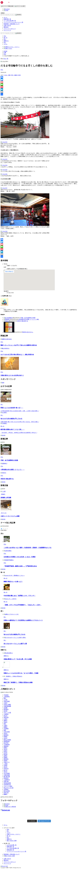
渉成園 (5, 707)
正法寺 (5, 752)
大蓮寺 (5, 725)
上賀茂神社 (7, 696)
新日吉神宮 (7, 791)
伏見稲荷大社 (7, 784)
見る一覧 (5, 58)
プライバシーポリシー (10, 28)
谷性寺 (5, 733)
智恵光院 (6, 717)
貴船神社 (6, 746)
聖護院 (5, 736)
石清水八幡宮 (7, 704)
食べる (5, 37)
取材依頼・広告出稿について (12, 24)
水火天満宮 (7, 773)
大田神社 (6, 789)
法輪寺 (16, 75)
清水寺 (5, 771)
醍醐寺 (5, 794)
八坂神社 (6, 714)
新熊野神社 (7, 741)
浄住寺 (5, 749)
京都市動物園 (7, 706)
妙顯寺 (5, 751)
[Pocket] (39, 82)
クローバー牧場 (8, 786)
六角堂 (5, 703)
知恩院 (5, 760)
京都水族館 (7, 775)
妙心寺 (5, 770)
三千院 (5, 699)
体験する (6, 40)
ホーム (5, 17)
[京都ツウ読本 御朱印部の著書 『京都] (10, 818)
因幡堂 (5, 727)
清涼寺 (5, 767)
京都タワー (7, 762)
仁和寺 (5, 719)
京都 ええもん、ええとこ (13, 834)
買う (5, 39)
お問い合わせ (7, 25)
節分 (19, 75)
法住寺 (5, 738)
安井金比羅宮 (7, 783)
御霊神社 (6, 735)
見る (5, 36)
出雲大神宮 (7, 731)
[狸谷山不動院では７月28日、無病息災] (10, 816)
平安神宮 (6, 695)
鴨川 (5, 698)
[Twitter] (39, 79)
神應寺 (5, 747)
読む (5, 42)
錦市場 (5, 754)
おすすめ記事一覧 (11, 845)
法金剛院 (6, 728)
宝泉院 (5, 765)
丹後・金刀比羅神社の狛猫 (28, 317)
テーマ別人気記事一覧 (10, 20)
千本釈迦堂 (7, 744)
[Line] (39, 84)
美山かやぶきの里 (8, 787)
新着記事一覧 (7, 19)
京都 (9, 75)
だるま (5, 75)
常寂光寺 (6, 768)
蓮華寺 (5, 720)
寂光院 (5, 711)
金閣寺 (5, 755)
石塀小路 (6, 781)
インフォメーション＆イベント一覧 (13, 22)
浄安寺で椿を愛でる (22, 321)
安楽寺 (5, 722)
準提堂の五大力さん (27, 332)
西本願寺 (6, 709)
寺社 (12, 75)
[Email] (39, 92)
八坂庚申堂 (7, 779)
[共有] (39, 94)
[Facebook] (39, 77)
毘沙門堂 (6, 743)
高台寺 (5, 715)
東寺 (5, 723)
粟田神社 (6, 759)
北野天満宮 (7, 701)
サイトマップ (7, 30)
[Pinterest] (39, 87)
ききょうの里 (7, 712)
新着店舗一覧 (10, 849)
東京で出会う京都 (11, 840)
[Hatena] (39, 89)
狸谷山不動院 (7, 739)
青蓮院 (5, 757)
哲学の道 (6, 792)
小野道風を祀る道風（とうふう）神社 (28, 319)
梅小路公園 (7, 776)
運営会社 (6, 27)
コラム (5, 44)
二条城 (5, 763)
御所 (5, 730)
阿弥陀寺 (6, 778)
